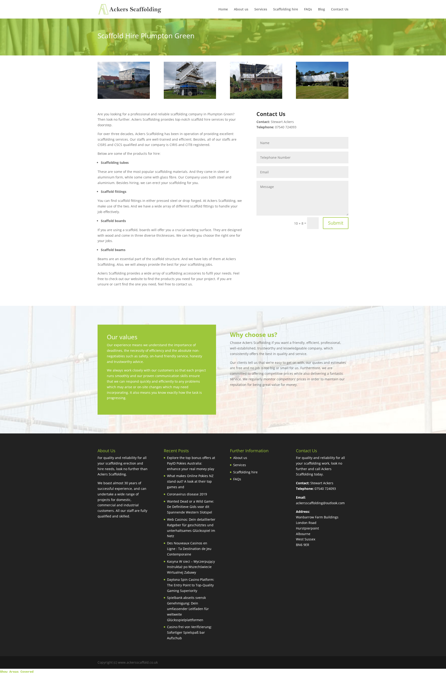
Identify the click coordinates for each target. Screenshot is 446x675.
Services (260, 9)
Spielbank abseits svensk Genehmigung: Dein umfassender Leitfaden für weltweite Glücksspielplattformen (188, 608)
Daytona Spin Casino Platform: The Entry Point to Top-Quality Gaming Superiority (190, 585)
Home (223, 9)
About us (241, 9)
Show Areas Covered (16, 672)
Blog (321, 9)
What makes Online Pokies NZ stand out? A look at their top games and (190, 481)
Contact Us (339, 9)
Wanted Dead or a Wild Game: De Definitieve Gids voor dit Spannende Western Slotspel (190, 507)
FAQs (308, 9)
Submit (335, 223)
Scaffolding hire (285, 9)
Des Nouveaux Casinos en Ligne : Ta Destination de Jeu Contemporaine (189, 548)
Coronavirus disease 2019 (187, 494)
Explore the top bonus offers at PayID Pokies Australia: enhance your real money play (191, 463)
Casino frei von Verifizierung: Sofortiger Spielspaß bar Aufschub (189, 632)
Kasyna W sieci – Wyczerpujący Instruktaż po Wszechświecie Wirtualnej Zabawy (191, 567)
